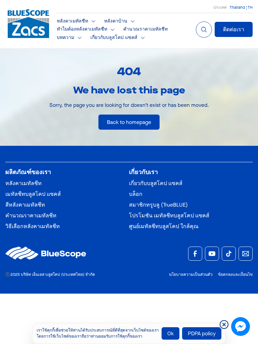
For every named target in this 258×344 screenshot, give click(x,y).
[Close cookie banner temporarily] (224, 324)
